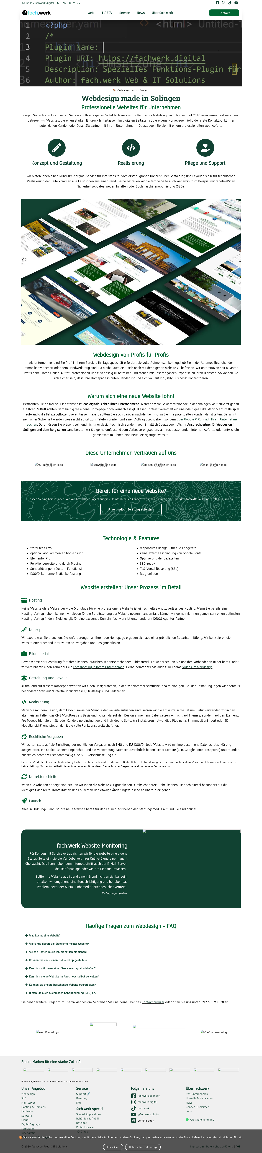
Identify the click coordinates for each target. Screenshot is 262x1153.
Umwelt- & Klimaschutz (200, 1098)
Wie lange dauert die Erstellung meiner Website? (59, 943)
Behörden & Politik (87, 1118)
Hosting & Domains (33, 1107)
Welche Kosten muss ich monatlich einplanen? (58, 952)
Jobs (189, 1111)
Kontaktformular (153, 1002)
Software (26, 1115)
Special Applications (88, 1114)
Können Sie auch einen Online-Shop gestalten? (58, 960)
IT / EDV (106, 13)
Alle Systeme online (202, 1119)
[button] (224, 12)
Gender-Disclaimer (197, 1107)
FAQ (78, 1102)
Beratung (81, 1098)
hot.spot (81, 1122)
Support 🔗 (83, 1094)
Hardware (27, 1111)
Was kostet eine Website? (44, 935)
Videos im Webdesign (197, 667)
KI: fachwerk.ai (85, 1127)
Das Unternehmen (197, 1094)
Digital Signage (30, 1124)
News (141, 13)
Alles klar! (113, 1147)
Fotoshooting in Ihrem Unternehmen (98, 667)
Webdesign (28, 1094)
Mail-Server (28, 1102)
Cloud (25, 1120)
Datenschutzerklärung (143, 1147)
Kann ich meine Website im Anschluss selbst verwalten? (64, 976)
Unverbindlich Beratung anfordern (131, 509)
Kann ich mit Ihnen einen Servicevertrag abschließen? (62, 968)
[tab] (131, 935)
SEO (23, 1098)
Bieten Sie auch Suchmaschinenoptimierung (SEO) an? (62, 993)
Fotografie (27, 1128)
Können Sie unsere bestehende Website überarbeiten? (62, 984)
